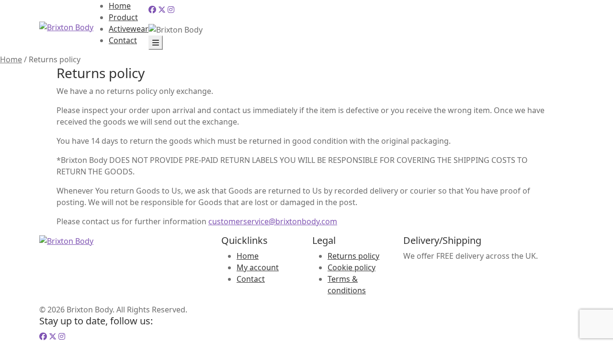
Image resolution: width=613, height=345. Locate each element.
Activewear (128, 28)
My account (258, 267)
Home (120, 5)
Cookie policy (351, 267)
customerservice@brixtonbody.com (272, 221)
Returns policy (353, 256)
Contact (123, 40)
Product (123, 17)
